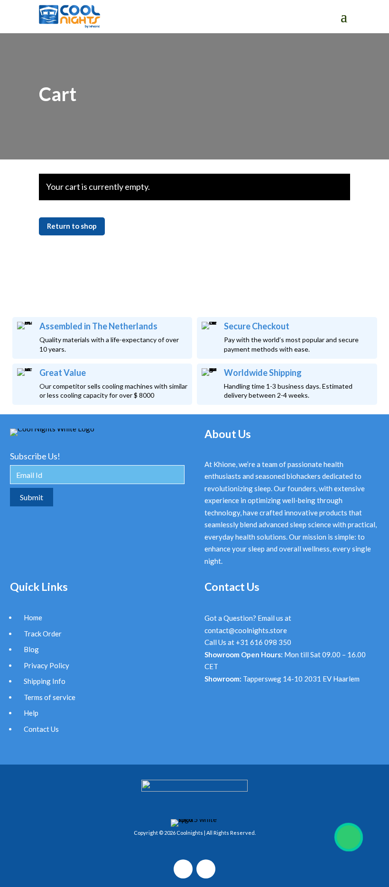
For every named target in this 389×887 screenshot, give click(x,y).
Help (31, 713)
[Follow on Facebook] (205, 868)
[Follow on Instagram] (183, 868)
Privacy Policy (46, 665)
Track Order (43, 633)
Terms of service (49, 697)
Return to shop (72, 226)
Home (33, 617)
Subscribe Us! (35, 456)
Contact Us (41, 729)
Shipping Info (44, 681)
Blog (31, 649)
